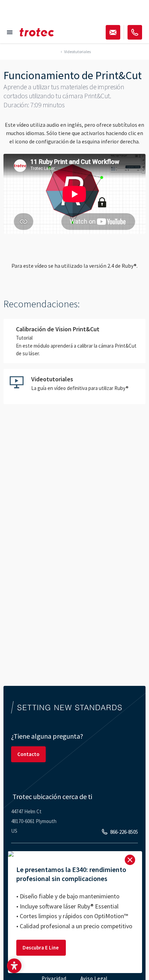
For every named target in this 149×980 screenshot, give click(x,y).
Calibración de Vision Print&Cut (74, 341)
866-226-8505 (124, 832)
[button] (14, 965)
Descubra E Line (41, 947)
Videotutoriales (74, 386)
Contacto (28, 754)
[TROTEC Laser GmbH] (36, 32)
